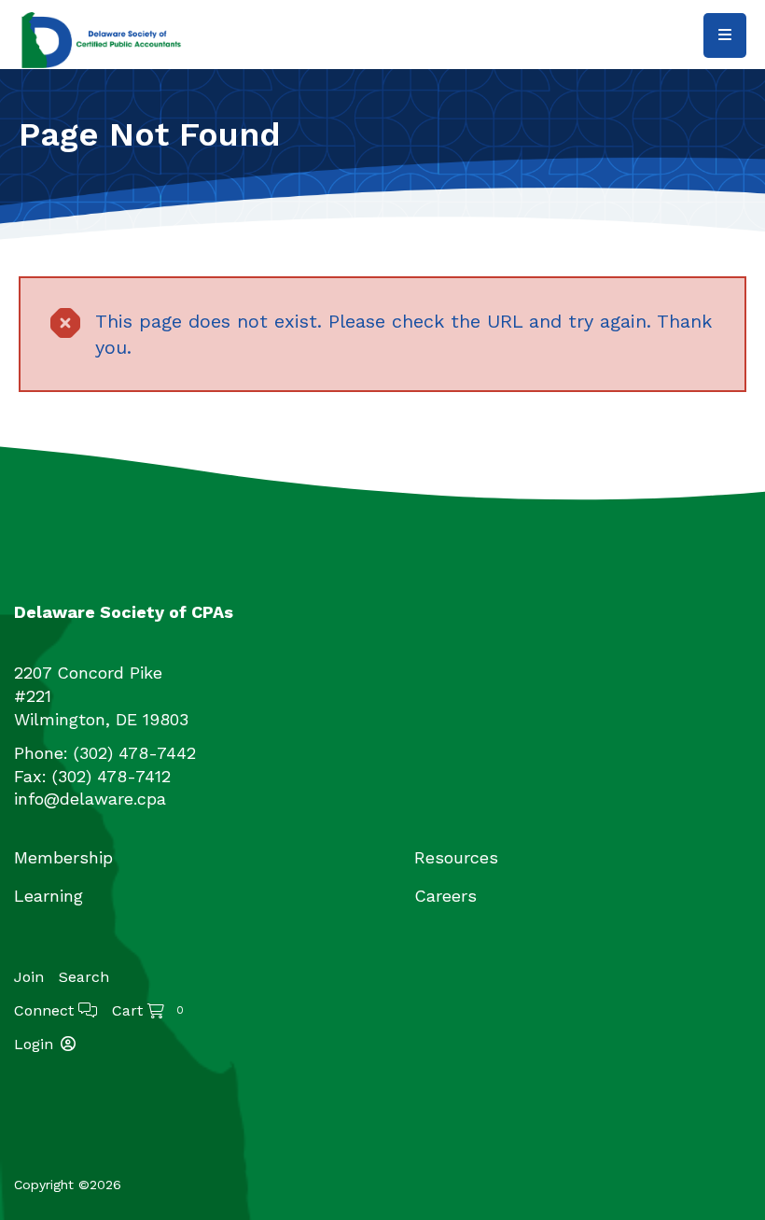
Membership (63, 857)
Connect (46, 1010)
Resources (456, 857)
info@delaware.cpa (90, 798)
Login (33, 1044)
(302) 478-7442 (135, 753)
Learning (48, 895)
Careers (445, 895)
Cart (148, 1010)
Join (29, 977)
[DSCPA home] (103, 39)
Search (84, 977)
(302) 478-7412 (111, 776)
